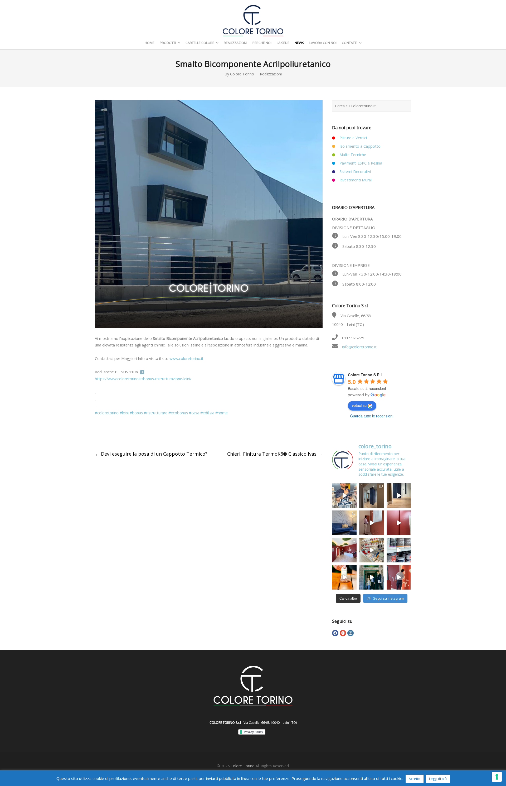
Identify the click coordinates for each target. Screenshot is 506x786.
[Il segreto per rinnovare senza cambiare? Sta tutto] (399, 550)
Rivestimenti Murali (355, 179)
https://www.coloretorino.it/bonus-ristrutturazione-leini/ (143, 378)
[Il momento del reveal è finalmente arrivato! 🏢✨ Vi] (399, 522)
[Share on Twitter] (109, 433)
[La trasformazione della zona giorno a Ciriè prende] (344, 522)
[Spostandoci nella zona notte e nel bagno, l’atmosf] (371, 495)
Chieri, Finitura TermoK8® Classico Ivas (275, 454)
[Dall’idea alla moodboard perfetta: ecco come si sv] (371, 522)
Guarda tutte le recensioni (371, 415)
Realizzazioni (271, 73)
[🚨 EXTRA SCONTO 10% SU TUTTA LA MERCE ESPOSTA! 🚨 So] (344, 495)
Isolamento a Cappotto (360, 146)
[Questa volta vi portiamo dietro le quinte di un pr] (399, 577)
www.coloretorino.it (186, 358)
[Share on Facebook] (98, 433)
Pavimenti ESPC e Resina (360, 163)
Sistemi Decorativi (355, 171)
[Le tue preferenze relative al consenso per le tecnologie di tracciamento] (497, 777)
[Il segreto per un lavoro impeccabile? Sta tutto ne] (371, 550)
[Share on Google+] (120, 433)
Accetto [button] (414, 778)
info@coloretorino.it (359, 346)
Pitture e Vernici (353, 137)
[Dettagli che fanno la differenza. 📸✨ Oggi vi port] (344, 550)
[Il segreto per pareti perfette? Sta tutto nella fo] (371, 577)
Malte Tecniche (352, 154)
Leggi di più (438, 778)
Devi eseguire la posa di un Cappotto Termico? (151, 454)
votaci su (359, 405)
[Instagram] (350, 633)
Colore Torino (242, 73)
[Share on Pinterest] (142, 433)
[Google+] (343, 633)
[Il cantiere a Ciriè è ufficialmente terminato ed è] (399, 495)
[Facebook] (335, 633)
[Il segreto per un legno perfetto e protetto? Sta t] (344, 577)
